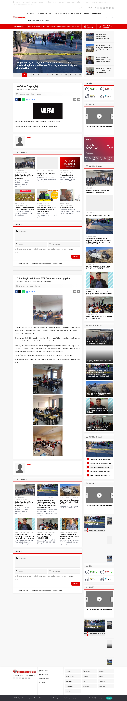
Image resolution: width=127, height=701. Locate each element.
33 (87, 634)
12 (66, 75)
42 (100, 634)
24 (96, 530)
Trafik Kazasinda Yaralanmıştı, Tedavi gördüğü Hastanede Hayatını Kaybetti (103, 60)
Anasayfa (19, 89)
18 (87, 530)
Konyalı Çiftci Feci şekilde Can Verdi (46, 174)
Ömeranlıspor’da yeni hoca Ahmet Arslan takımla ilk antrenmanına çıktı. (46, 209)
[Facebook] (98, 8)
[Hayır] (125, 698)
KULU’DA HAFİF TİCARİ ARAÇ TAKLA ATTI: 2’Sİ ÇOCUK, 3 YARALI (104, 48)
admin (29, 137)
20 (91, 530)
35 (90, 634)
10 (57, 75)
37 (93, 634)
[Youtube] (107, 8)
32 (87, 634)
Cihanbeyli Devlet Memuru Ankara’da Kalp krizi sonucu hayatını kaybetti (69, 536)
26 (99, 530)
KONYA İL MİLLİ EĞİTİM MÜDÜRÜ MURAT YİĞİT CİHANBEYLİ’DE (103, 71)
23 (95, 530)
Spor (48, 203)
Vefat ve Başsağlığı (66, 175)
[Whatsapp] (110, 8)
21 (92, 530)
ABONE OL (32, 99)
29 (103, 530)
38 (95, 634)
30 (104, 530)
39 (96, 634)
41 (98, 634)
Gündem (18, 59)
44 (103, 634)
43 (101, 634)
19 (89, 530)
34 (89, 634)
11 (61, 75)
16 (85, 530)
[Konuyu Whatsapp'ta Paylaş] (23, 99)
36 (92, 634)
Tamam (109, 698)
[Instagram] (104, 8)
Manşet (24, 89)
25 (97, 530)
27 (100, 530)
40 (97, 634)
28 (102, 530)
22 (93, 530)
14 (75, 75)
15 (80, 75)
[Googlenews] (113, 8)
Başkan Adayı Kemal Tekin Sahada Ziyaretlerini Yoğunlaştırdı (24, 176)
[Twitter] (101, 8)
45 (104, 634)
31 (85, 634)
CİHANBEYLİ (18, 171)
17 (86, 530)
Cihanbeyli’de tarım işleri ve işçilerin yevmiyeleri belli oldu (25, 208)
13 (70, 75)
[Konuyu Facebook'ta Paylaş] (16, 99)
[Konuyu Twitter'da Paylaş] (19, 99)
